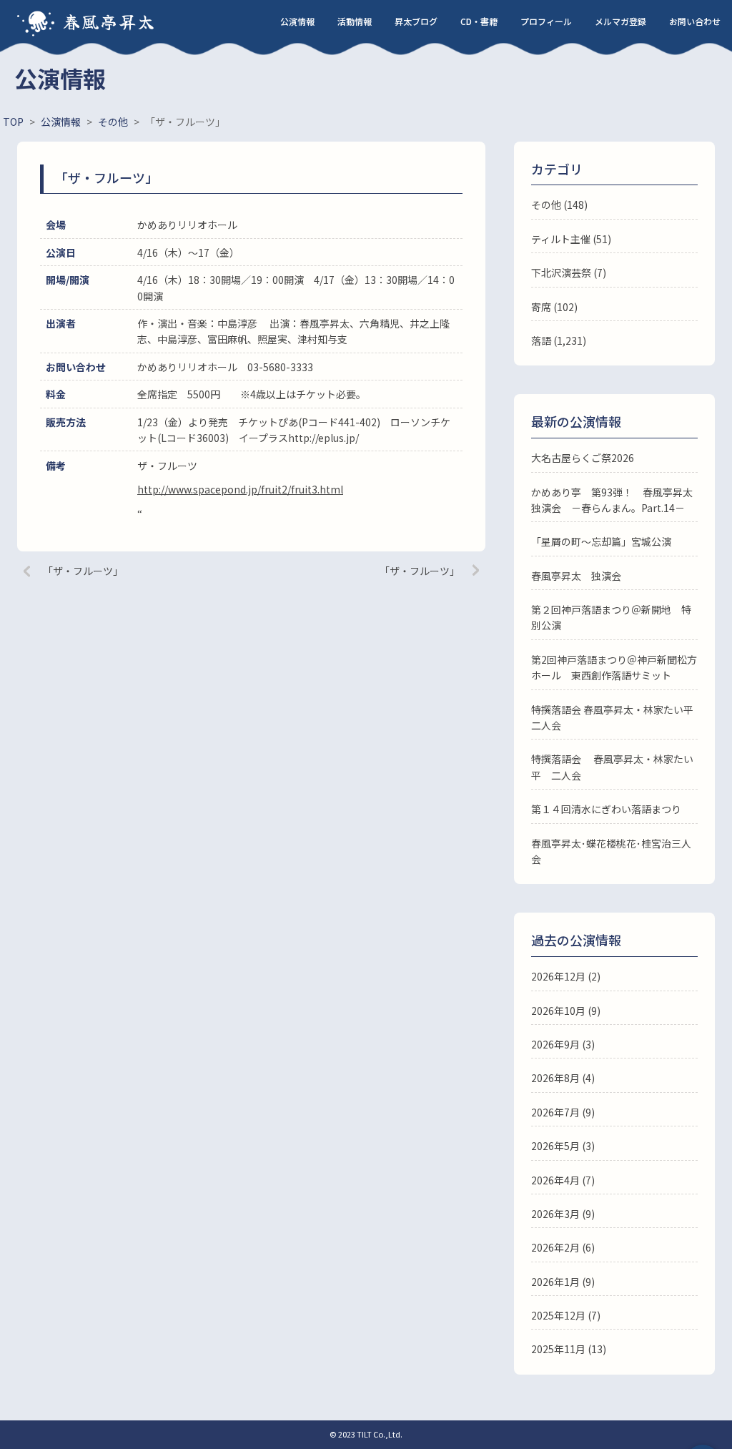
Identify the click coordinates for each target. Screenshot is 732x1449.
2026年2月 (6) (563, 1247)
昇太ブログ (416, 21)
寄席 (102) (554, 307)
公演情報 (297, 21)
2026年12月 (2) (565, 976)
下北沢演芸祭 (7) (568, 272)
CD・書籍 (479, 21)
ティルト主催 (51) (571, 239)
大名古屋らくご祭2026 (582, 458)
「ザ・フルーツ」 (83, 571)
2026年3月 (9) (563, 1214)
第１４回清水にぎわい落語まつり (606, 809)
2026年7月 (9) (563, 1112)
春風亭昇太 (109, 21)
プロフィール (546, 21)
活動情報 (354, 21)
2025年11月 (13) (568, 1349)
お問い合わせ (695, 21)
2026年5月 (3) (563, 1146)
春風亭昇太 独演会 (576, 576)
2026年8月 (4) (563, 1078)
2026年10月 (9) (565, 1010)
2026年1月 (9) (563, 1281)
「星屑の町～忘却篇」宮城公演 (601, 541)
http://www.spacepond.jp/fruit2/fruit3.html (240, 489)
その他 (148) (559, 204)
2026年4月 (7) (563, 1180)
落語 (541, 340)
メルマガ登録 (620, 21)
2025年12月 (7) (565, 1315)
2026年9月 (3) (563, 1044)
